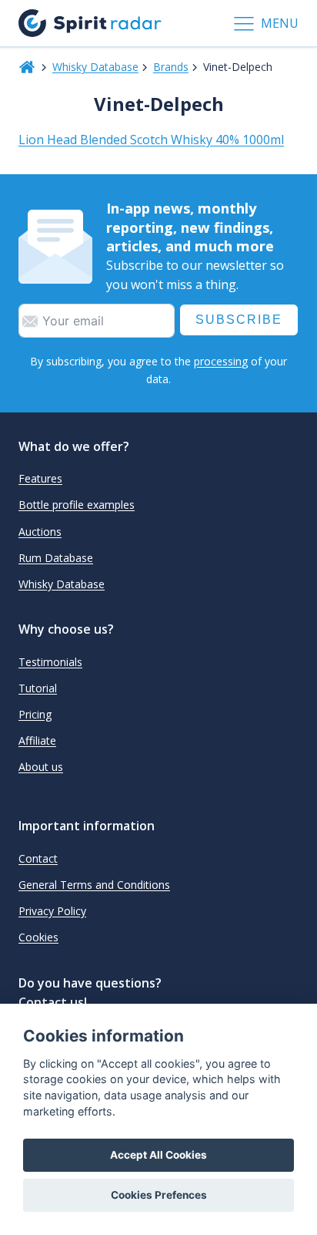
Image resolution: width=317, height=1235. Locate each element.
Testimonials (50, 662)
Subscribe (238, 319)
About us (40, 766)
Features (40, 478)
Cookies (38, 937)
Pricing (35, 714)
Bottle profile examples (76, 504)
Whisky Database (95, 66)
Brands (171, 66)
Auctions (40, 531)
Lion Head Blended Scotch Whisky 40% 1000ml (151, 139)
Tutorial (37, 688)
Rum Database (55, 557)
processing (221, 361)
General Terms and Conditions (94, 884)
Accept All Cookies (158, 1155)
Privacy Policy (52, 911)
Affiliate (37, 740)
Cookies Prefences (159, 1195)
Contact (38, 858)
